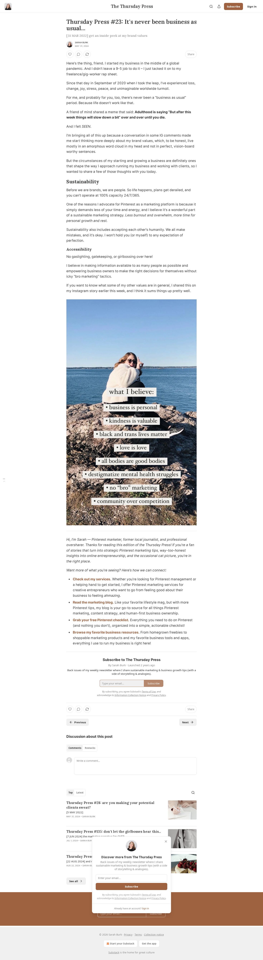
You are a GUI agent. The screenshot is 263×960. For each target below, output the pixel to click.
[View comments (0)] (78, 54)
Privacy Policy (158, 898)
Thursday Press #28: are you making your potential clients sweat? (110, 805)
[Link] (61, 182)
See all (73, 881)
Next (185, 722)
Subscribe (233, 6)
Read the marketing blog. (93, 602)
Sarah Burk (81, 42)
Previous (80, 722)
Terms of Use (149, 894)
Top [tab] (71, 792)
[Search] (211, 6)
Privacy (128, 934)
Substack (113, 952)
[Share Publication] (219, 6)
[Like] (70, 54)
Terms (138, 934)
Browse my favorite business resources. (106, 632)
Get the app (149, 943)
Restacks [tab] (90, 748)
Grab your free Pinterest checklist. (101, 620)
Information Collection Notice (130, 898)
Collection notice (154, 934)
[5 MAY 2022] (74, 812)
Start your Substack (122, 943)
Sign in (252, 6)
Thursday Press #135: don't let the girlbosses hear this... (113, 831)
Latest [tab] (80, 792)
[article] (131, 812)
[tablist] (81, 748)
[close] (166, 841)
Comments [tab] (75, 748)
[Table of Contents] (3, 480)
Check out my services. (92, 579)
